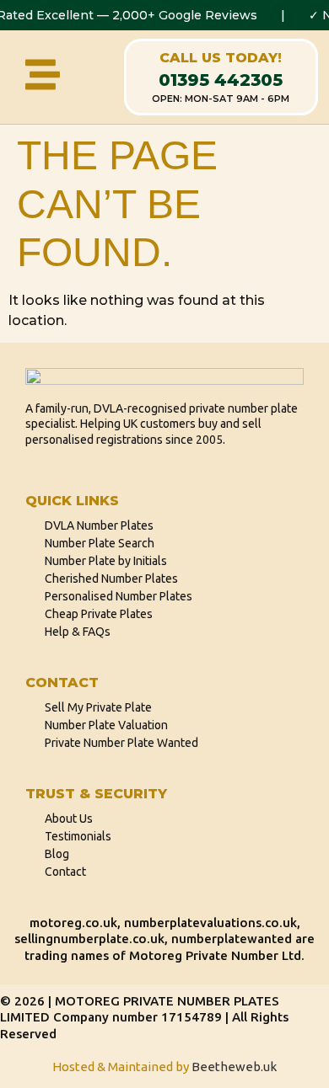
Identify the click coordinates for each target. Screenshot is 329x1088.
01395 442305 (221, 80)
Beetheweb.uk (234, 1066)
